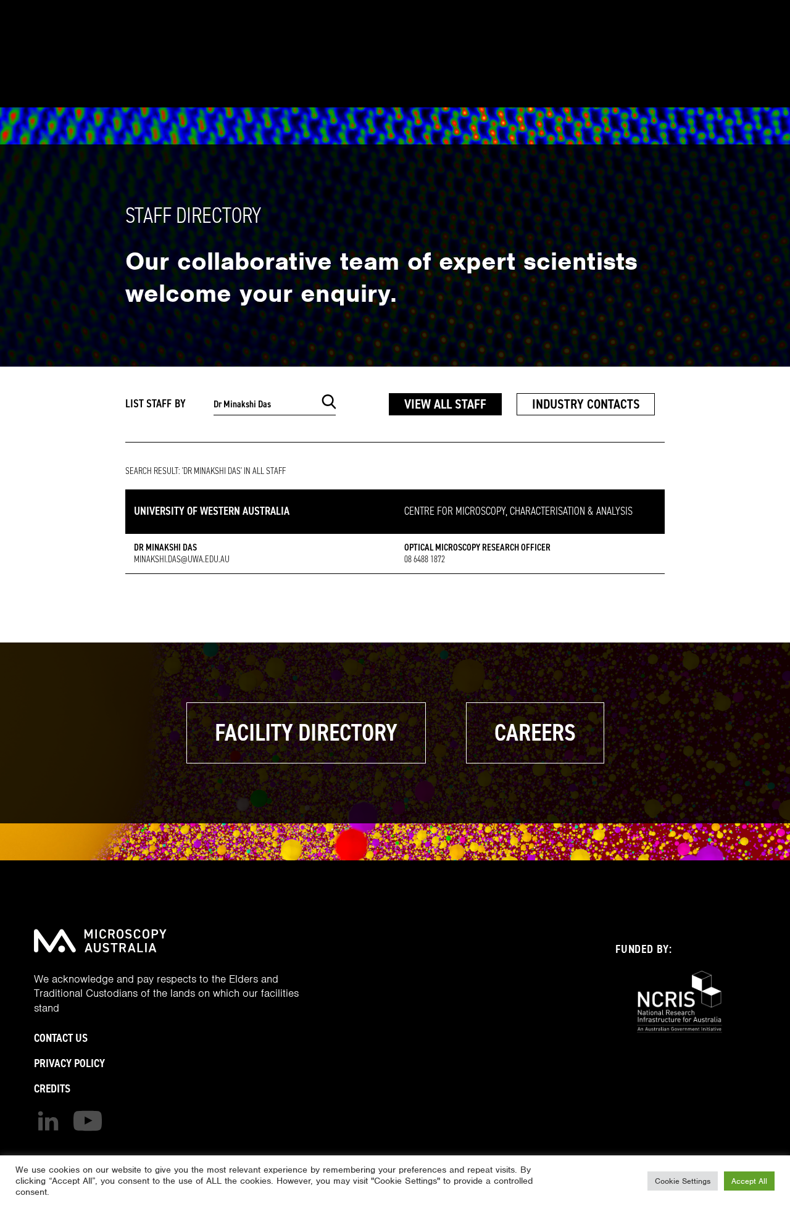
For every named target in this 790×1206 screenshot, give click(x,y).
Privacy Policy (69, 1063)
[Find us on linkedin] (48, 1121)
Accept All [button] (749, 1181)
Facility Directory (306, 733)
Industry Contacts (586, 404)
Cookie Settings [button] (682, 1181)
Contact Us (61, 1038)
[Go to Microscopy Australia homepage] (100, 940)
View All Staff (445, 404)
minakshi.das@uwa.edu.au (182, 559)
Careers (535, 733)
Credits (52, 1088)
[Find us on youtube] (87, 1121)
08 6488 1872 (424, 559)
